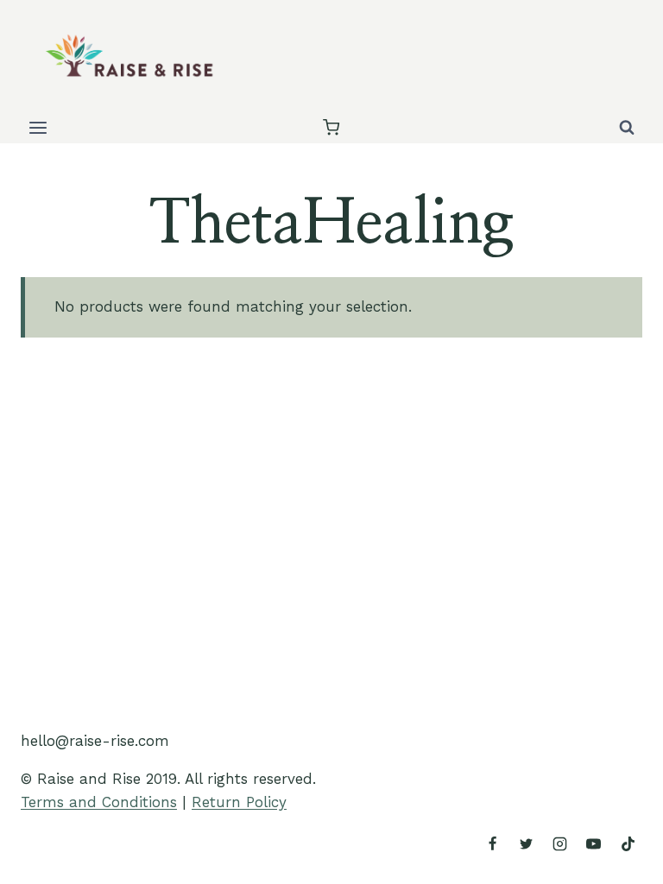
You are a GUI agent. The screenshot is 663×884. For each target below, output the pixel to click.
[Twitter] (526, 843)
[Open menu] (38, 127)
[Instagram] (560, 843)
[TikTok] (627, 843)
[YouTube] (594, 843)
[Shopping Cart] (331, 127)
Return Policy (239, 802)
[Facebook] (493, 843)
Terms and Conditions (99, 802)
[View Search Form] (626, 127)
